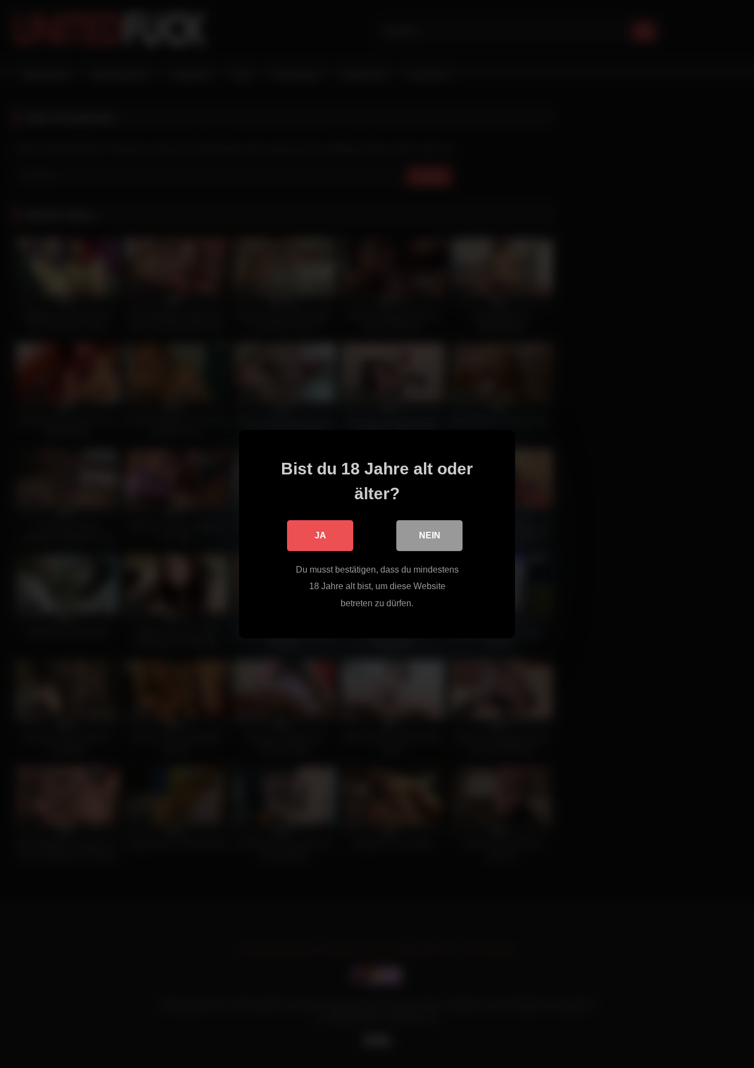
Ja (320, 535)
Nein (429, 535)
